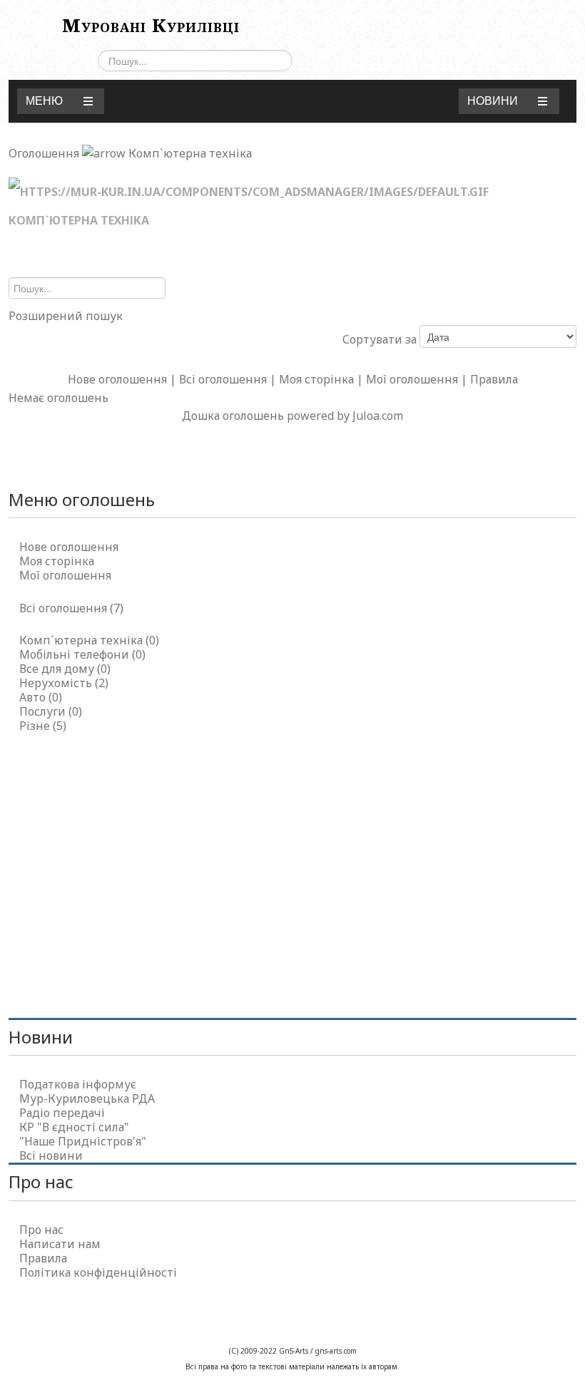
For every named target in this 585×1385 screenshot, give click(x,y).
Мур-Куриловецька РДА (87, 1098)
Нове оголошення (117, 379)
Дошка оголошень (233, 415)
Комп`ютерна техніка (190, 153)
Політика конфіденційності (98, 1272)
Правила (494, 379)
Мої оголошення (412, 379)
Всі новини (51, 1155)
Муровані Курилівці (151, 25)
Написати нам (60, 1244)
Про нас (41, 1229)
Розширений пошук (66, 316)
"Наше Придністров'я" (82, 1141)
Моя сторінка (316, 379)
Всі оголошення (223, 379)
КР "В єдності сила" (74, 1127)
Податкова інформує (77, 1084)
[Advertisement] (292, 868)
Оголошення (44, 153)
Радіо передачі (62, 1113)
